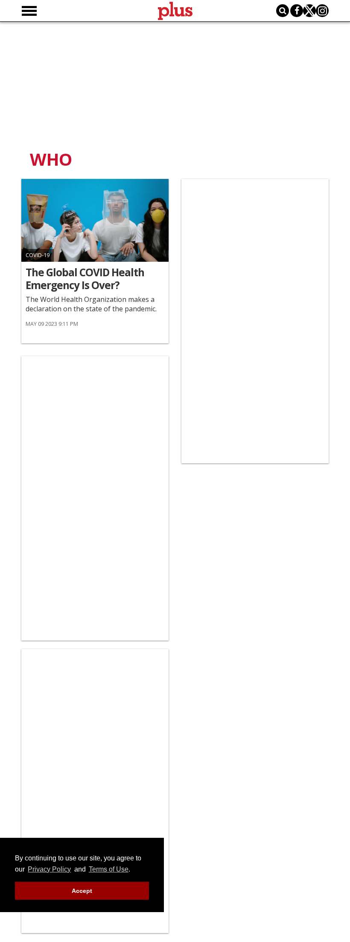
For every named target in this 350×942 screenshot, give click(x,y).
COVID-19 (38, 255)
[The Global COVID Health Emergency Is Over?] (95, 220)
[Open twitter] (309, 10)
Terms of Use (108, 869)
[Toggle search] (282, 10)
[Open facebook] (296, 10)
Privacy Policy (49, 869)
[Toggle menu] (29, 11)
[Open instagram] (322, 10)
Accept (82, 890)
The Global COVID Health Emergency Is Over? (85, 279)
